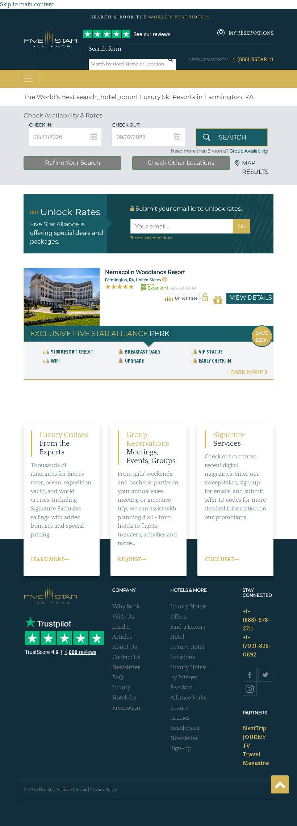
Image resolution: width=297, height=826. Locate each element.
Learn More (246, 372)
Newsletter (126, 667)
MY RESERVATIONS (251, 33)
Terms (81, 789)
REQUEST (129, 559)
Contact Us (126, 657)
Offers (178, 616)
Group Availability (249, 151)
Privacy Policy (103, 789)
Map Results (255, 167)
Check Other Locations (181, 162)
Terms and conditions (151, 237)
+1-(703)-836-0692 (257, 646)
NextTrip (255, 728)
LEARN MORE (47, 559)
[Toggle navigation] (28, 79)
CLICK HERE (219, 559)
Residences (184, 728)
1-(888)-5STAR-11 (253, 60)
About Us (124, 647)
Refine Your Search (72, 162)
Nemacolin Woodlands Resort (145, 272)
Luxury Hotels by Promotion (126, 697)
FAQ (117, 677)
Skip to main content (27, 4)
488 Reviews (183, 288)
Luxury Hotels (188, 606)
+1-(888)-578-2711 (257, 620)
